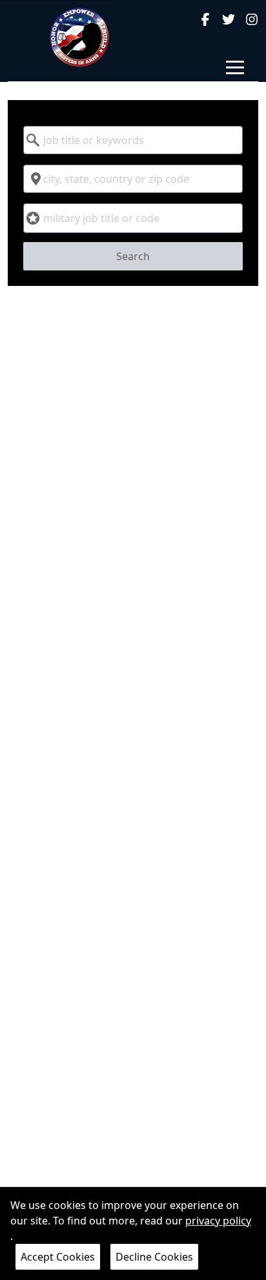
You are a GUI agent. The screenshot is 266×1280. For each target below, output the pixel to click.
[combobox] (132, 140)
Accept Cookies (58, 1257)
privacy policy (218, 1221)
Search (133, 256)
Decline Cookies (154, 1257)
